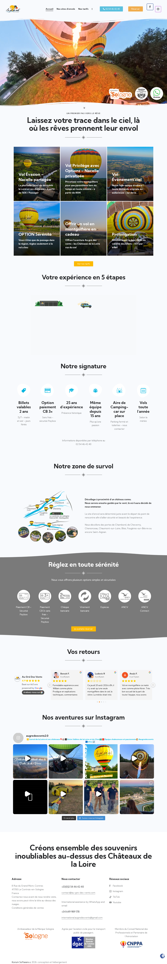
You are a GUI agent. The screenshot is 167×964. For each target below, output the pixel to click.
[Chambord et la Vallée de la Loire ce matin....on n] (137, 797)
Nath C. (99, 673)
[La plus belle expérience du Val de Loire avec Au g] (30, 797)
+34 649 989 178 (70, 911)
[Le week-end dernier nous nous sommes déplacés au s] (30, 761)
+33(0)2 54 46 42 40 (73, 886)
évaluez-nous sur (31, 692)
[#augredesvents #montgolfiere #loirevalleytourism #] (66, 761)
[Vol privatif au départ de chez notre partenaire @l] (137, 761)
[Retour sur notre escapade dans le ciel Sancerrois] (66, 797)
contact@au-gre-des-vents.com (78, 892)
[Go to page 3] (103, 701)
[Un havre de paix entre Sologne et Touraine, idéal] (101, 761)
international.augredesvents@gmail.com (82, 917)
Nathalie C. (66, 673)
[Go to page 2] (101, 701)
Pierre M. (134, 673)
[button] (135, 8)
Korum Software (20, 962)
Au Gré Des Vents (32, 676)
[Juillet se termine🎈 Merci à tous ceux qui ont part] (101, 797)
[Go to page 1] (99, 701)
